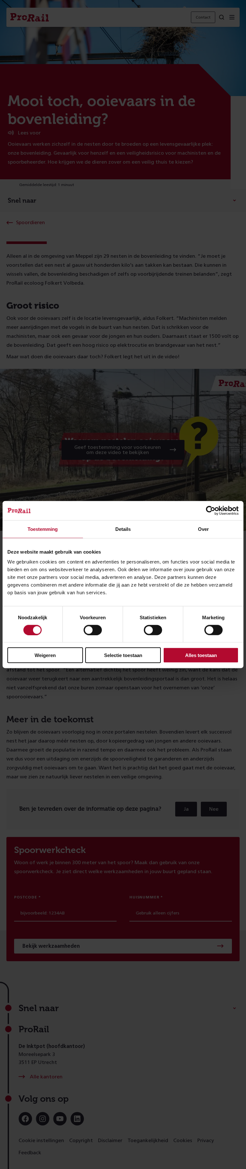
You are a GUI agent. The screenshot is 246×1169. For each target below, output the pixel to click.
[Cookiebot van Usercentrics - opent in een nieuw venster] (211, 510)
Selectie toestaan (123, 655)
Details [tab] (123, 529)
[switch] (93, 630)
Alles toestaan (201, 655)
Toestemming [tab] (43, 529)
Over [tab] (203, 529)
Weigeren (45, 655)
